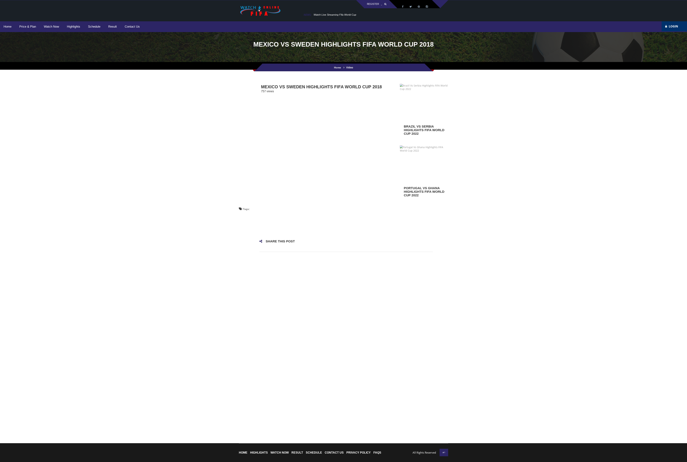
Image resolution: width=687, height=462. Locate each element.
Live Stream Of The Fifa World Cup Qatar (337, 14)
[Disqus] (346, 302)
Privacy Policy (358, 452)
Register (373, 4)
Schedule (314, 452)
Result (297, 452)
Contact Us (334, 452)
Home (337, 67)
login (673, 26)
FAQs (377, 452)
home (243, 452)
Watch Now (280, 452)
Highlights (259, 452)
